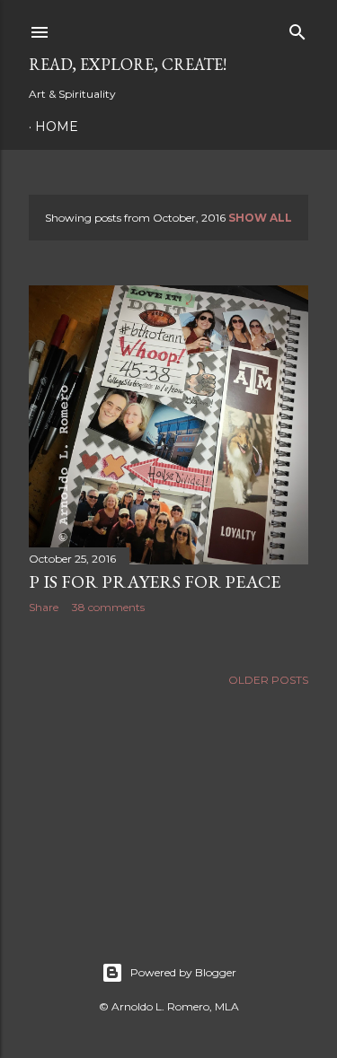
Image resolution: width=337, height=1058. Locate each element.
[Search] (297, 28)
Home (56, 126)
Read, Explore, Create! (127, 64)
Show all (260, 217)
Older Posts (268, 679)
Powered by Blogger (183, 972)
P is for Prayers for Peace (154, 581)
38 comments (108, 607)
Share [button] (43, 607)
